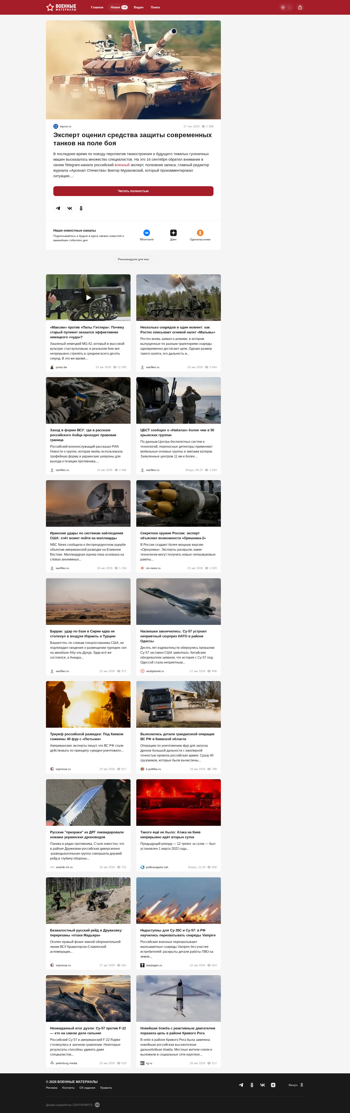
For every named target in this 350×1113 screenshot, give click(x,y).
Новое (118, 7)
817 (124, 769)
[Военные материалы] (61, 7)
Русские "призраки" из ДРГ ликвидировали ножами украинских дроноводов (87, 834)
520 (124, 1063)
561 (124, 965)
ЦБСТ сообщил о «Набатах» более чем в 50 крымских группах (177, 432)
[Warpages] (142, 965)
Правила (106, 1087)
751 (124, 867)
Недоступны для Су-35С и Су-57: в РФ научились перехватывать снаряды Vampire (178, 932)
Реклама (51, 1087)
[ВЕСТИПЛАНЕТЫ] (142, 671)
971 (124, 671)
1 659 (213, 470)
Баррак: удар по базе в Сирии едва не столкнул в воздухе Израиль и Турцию (83, 633)
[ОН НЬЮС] (142, 568)
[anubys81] (52, 367)
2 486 (122, 470)
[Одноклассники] (252, 1085)
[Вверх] (296, 1085)
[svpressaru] (52, 769)
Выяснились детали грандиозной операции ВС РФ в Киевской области (177, 736)
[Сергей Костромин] (52, 568)
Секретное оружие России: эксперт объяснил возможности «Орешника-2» (173, 535)
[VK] (262, 1085)
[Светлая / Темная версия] (286, 7)
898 (214, 671)
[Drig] (52, 867)
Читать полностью (133, 191)
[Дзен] (273, 1085)
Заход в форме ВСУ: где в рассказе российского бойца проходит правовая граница (83, 435)
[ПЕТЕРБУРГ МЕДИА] (52, 1063)
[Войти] (300, 7)
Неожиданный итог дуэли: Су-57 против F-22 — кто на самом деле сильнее (88, 1030)
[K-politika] (142, 769)
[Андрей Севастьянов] (142, 367)
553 (214, 965)
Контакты (68, 1087)
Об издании (87, 1087)
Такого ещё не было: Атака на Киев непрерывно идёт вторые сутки (170, 834)
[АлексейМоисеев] (142, 1063)
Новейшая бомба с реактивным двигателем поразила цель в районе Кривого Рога (177, 1030)
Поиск (155, 7)
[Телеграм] (241, 1085)
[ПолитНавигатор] (142, 867)
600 (214, 867)
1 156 (122, 568)
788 (214, 769)
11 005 (122, 367)
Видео (138, 7)
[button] (58, 208)
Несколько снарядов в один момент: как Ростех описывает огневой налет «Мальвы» (177, 329)
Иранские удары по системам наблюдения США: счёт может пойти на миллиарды (86, 535)
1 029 (213, 568)
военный (122, 165)
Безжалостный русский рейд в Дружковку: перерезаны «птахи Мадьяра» (86, 932)
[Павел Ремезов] (52, 470)
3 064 (213, 367)
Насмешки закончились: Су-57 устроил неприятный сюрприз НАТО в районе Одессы (173, 636)
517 (214, 1063)
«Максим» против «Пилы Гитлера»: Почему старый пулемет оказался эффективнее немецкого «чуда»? (87, 332)
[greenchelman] (56, 126)
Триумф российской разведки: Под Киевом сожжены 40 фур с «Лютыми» (86, 736)
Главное (97, 7)
